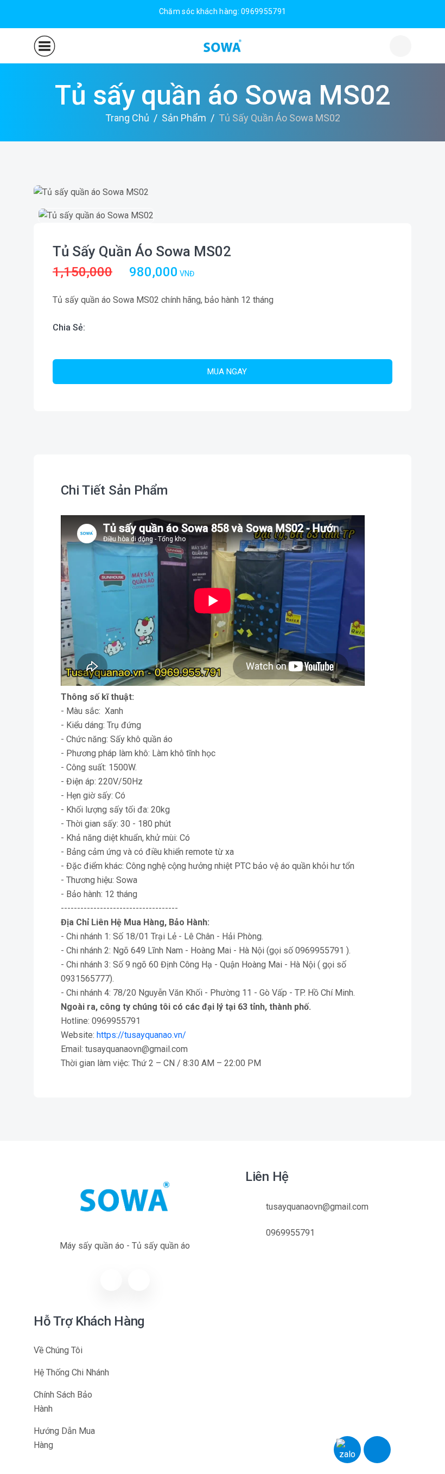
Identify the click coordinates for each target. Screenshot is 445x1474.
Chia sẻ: (69, 327)
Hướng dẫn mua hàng (64, 1438)
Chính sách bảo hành (63, 1401)
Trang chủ (127, 118)
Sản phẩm (184, 118)
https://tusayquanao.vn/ (141, 1035)
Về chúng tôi (58, 1350)
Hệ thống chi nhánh (71, 1372)
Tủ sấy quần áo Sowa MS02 (142, 251)
